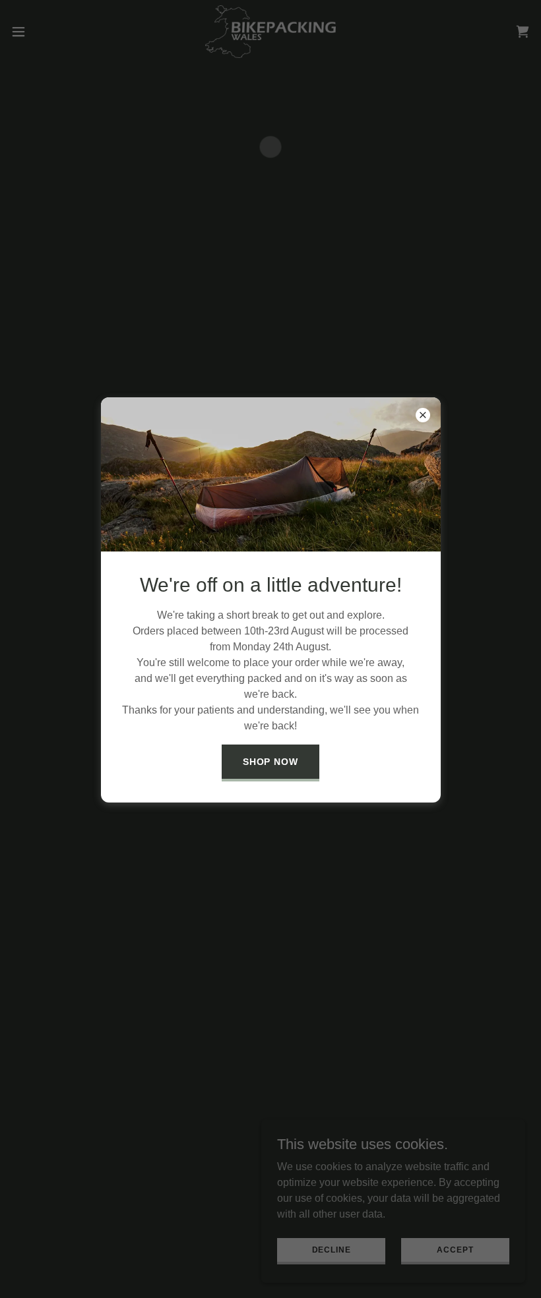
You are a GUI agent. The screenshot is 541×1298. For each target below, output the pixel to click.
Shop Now (271, 761)
